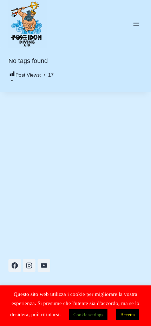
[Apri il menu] (136, 23)
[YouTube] (44, 265)
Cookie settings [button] (88, 314)
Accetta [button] (127, 314)
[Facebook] (14, 265)
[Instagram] (29, 265)
